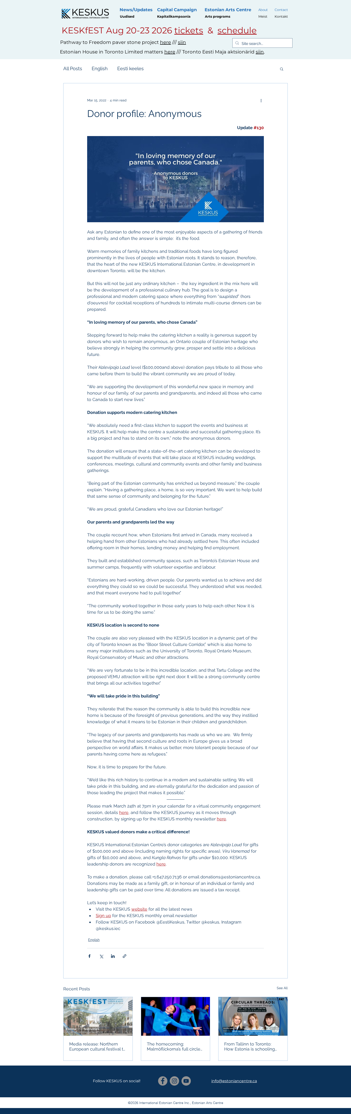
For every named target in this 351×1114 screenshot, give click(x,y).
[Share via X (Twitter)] (101, 956)
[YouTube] (186, 1081)
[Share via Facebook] (89, 956)
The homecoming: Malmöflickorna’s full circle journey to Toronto (173, 1046)
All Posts (72, 68)
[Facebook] (162, 1081)
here (165, 42)
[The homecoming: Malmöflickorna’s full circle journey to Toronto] (175, 1016)
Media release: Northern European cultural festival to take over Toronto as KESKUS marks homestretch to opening (97, 1046)
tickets (188, 30)
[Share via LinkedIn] (113, 956)
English (100, 68)
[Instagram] (174, 1081)
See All (282, 988)
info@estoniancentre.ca (234, 1081)
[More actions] (261, 100)
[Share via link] (124, 956)
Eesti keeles (130, 68)
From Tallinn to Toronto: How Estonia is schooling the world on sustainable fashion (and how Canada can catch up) (250, 1046)
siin (182, 42)
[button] (281, 69)
